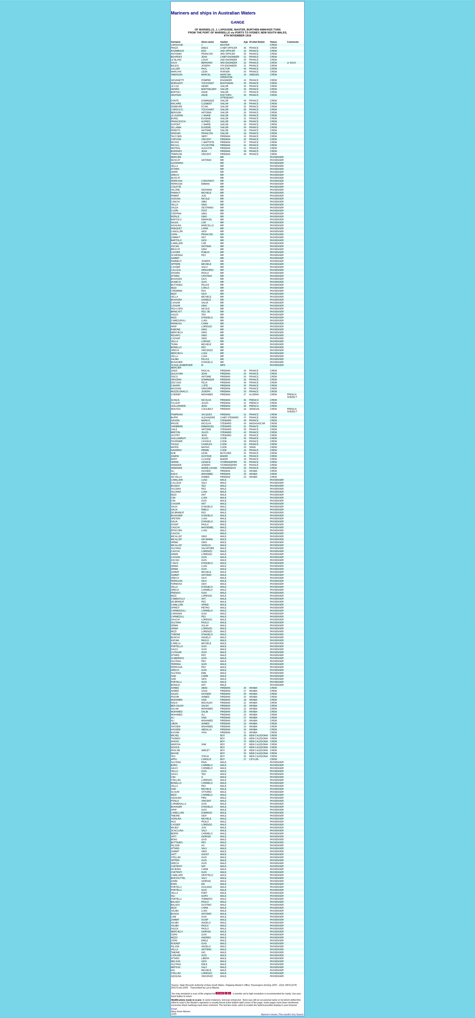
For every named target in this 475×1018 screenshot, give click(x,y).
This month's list (287, 1014)
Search (300, 1014)
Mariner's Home (269, 1014)
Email (174, 1009)
